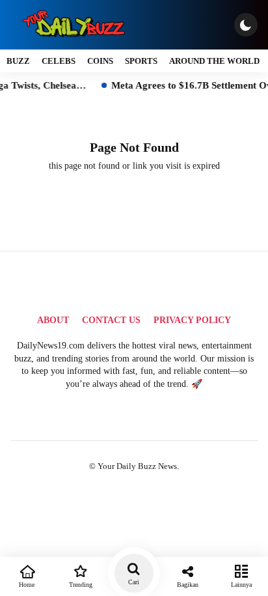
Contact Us (111, 320)
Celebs (58, 61)
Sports (141, 61)
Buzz (18, 61)
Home (26, 584)
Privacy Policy (192, 320)
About (53, 320)
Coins (100, 61)
